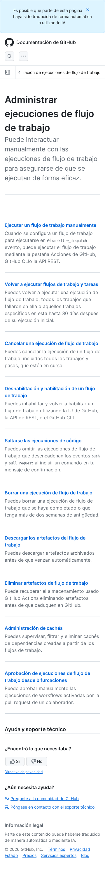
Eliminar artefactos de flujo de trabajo (46, 583)
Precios (29, 855)
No (39, 761)
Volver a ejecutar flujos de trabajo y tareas (51, 284)
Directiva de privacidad (24, 772)
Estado (11, 855)
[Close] (88, 9)
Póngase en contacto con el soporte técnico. (53, 806)
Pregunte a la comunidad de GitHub (44, 798)
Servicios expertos (58, 855)
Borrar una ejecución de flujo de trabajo (48, 493)
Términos (56, 849)
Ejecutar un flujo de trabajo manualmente (50, 225)
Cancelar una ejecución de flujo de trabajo (51, 343)
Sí (18, 761)
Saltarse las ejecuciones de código (43, 440)
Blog (85, 855)
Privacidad (80, 849)
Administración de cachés (34, 628)
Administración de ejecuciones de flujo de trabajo (53, 72)
